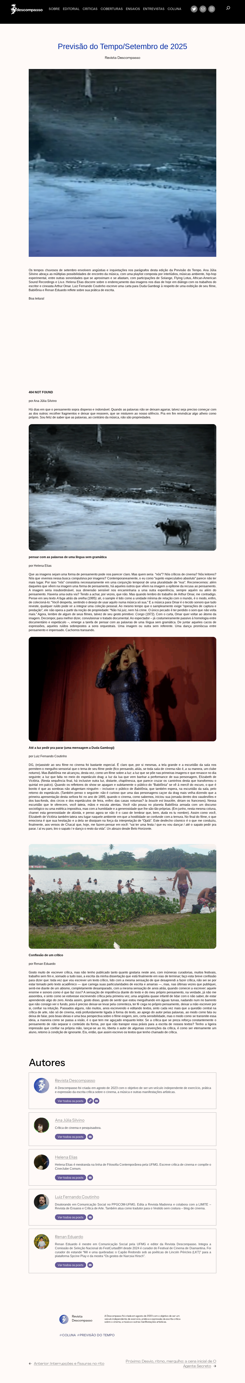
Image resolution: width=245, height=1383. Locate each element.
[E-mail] (96, 1101)
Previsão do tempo (97, 1335)
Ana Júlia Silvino (69, 1120)
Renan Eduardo (69, 1236)
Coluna (69, 1335)
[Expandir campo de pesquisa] (228, 9)
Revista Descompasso (75, 1080)
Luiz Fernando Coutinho (77, 1196)
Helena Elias (66, 1157)
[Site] (90, 1101)
